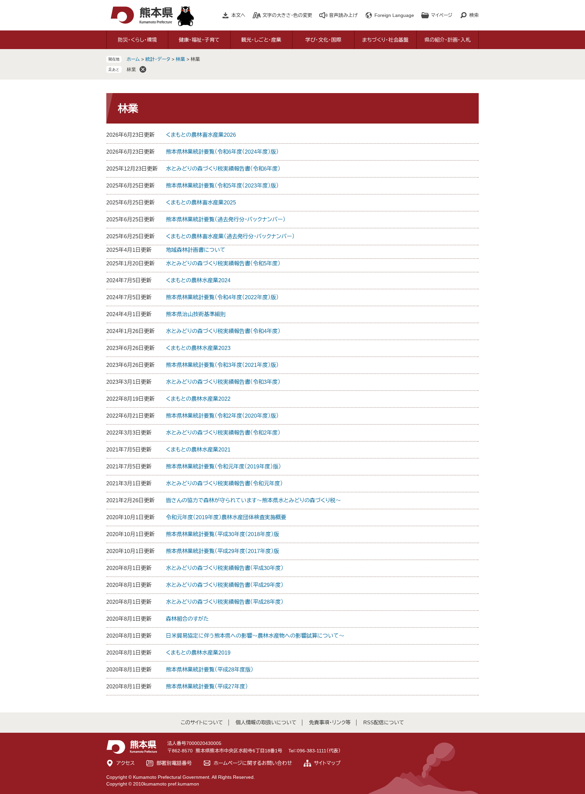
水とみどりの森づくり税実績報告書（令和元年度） (224, 483)
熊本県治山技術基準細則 (195, 314)
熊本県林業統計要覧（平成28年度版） (209, 669)
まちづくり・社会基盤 (385, 40)
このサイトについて (202, 722)
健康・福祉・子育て (199, 40)
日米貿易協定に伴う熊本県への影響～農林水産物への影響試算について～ (255, 636)
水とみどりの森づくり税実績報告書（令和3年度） (223, 382)
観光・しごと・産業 (261, 40)
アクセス (125, 763)
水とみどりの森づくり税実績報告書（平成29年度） (224, 585)
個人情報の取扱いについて (266, 722)
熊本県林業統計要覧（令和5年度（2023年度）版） (222, 186)
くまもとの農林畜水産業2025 (201, 202)
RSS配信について (383, 722)
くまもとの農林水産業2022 (198, 399)
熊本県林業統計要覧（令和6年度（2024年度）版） (222, 152)
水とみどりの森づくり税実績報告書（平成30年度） (224, 568)
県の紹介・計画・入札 (448, 40)
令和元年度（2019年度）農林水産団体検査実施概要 (226, 517)
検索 (474, 15)
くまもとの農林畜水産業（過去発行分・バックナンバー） (230, 236)
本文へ (238, 15)
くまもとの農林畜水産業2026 (201, 135)
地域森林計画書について (195, 250)
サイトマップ (327, 763)
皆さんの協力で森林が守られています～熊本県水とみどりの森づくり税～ (253, 500)
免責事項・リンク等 (330, 722)
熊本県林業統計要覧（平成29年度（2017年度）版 (222, 551)
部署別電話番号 (174, 763)
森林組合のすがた (187, 619)
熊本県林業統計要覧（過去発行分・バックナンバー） (225, 219)
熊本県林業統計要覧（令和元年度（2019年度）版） (223, 466)
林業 (180, 59)
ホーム (133, 59)
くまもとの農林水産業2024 (198, 280)
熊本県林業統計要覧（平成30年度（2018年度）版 (222, 534)
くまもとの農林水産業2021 (198, 450)
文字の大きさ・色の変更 (287, 15)
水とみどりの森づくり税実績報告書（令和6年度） (223, 169)
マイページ (441, 15)
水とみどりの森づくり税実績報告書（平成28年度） (224, 602)
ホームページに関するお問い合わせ (253, 763)
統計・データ (157, 59)
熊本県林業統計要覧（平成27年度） (207, 686)
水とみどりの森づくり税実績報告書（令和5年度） (223, 263)
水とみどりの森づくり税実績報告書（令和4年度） (223, 331)
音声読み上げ (343, 15)
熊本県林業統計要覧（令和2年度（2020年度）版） (222, 416)
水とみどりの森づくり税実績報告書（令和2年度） (223, 433)
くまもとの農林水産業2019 (198, 653)
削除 (142, 69)
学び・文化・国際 (323, 40)
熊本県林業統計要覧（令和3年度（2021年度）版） (222, 365)
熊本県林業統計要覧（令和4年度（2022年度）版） (222, 297)
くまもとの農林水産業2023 (198, 348)
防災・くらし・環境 (137, 40)
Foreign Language (394, 15)
